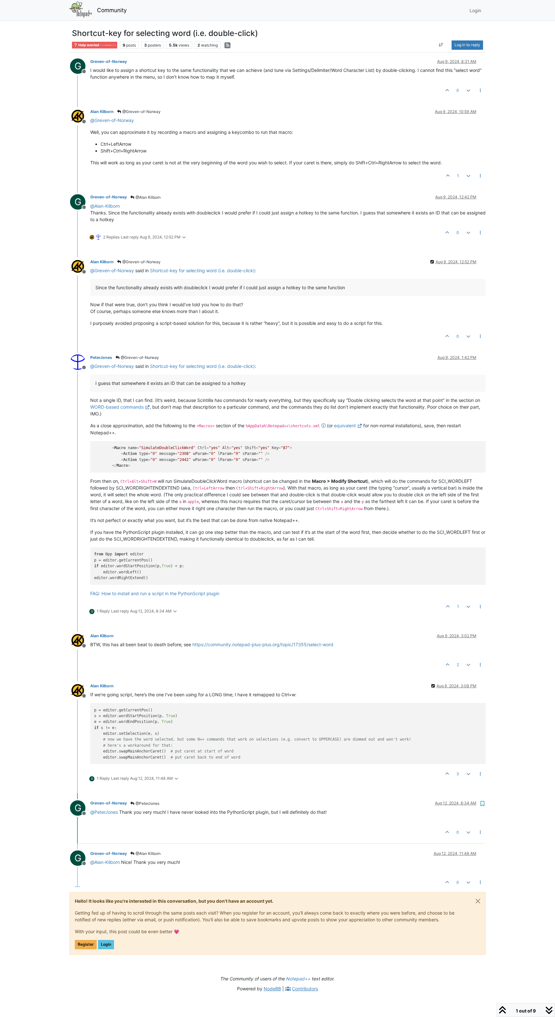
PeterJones (101, 357)
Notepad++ (298, 978)
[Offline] (80, 115)
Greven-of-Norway (108, 61)
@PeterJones (147, 803)
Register (86, 944)
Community (112, 10)
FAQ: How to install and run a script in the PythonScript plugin (154, 593)
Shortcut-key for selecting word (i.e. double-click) (202, 270)
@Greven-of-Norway (141, 111)
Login (106, 944)
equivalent (345, 425)
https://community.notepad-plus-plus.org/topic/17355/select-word (262, 644)
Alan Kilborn (102, 111)
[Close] (478, 901)
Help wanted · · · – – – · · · (97, 45)
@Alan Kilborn (148, 197)
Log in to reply (467, 44)
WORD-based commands (117, 407)
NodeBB (272, 988)
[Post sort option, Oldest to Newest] (441, 44)
